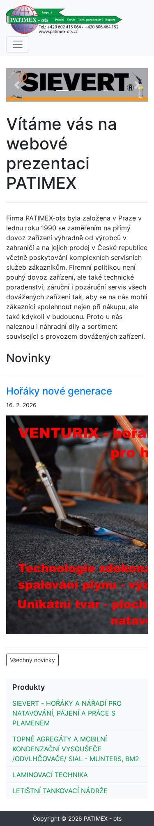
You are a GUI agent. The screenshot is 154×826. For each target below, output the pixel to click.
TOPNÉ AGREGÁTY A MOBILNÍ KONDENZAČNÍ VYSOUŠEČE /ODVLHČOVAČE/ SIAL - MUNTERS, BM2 (75, 749)
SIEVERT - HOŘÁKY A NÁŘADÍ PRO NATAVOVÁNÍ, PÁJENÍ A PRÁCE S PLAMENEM (67, 713)
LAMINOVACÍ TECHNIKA (50, 775)
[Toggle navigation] (17, 44)
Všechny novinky (32, 659)
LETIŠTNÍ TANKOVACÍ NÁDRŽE (60, 791)
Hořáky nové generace (59, 391)
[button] (17, 85)
